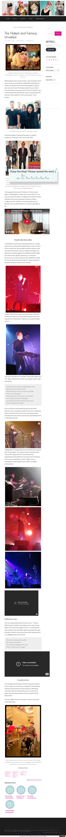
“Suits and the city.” (28, 188)
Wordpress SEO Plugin (25, 836)
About (15, 18)
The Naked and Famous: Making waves (23, 773)
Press (31, 18)
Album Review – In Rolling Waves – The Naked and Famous (16, 775)
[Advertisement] (56, 96)
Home (8, 18)
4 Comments (29, 40)
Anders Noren (53, 832)
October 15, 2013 (10, 40)
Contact (23, 18)
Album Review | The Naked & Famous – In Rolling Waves (8, 774)
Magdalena (20, 40)
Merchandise (40, 18)
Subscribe (51, 49)
